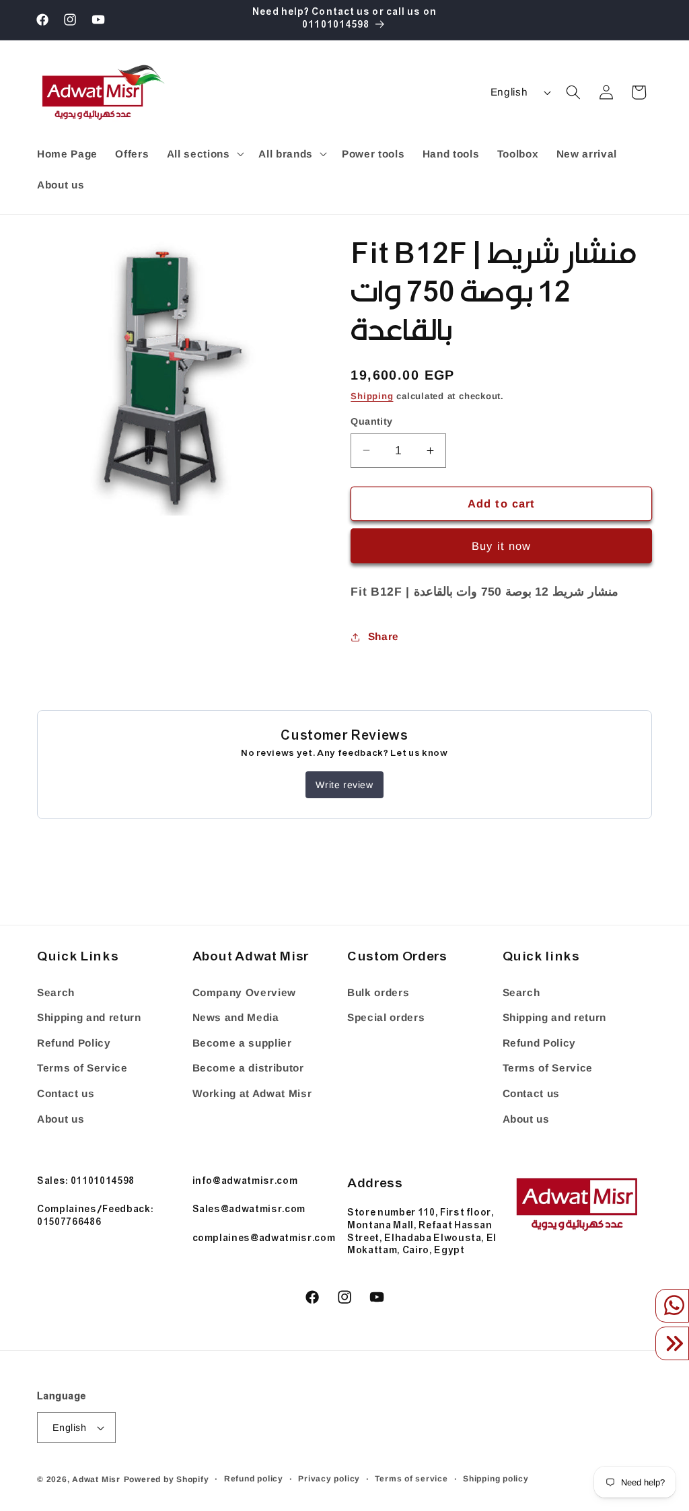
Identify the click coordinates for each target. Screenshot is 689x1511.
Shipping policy (496, 1478)
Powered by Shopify (166, 1479)
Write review (344, 784)
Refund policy (253, 1478)
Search (56, 992)
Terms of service (411, 1478)
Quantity (372, 421)
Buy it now (501, 546)
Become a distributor (248, 1068)
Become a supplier (242, 1043)
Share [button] (383, 636)
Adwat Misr (96, 1479)
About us (60, 1119)
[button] (203, 154)
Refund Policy (74, 1043)
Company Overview (244, 992)
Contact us (66, 1093)
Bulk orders (378, 992)
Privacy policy (329, 1478)
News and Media (235, 1017)
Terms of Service (82, 1068)
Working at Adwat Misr (252, 1093)
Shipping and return (89, 1017)
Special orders (386, 1017)
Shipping (372, 396)
